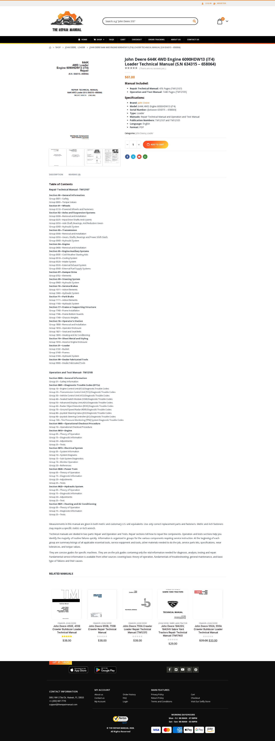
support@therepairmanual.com (63, 704)
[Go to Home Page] (50, 47)
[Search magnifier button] (194, 21)
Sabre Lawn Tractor (178, 623)
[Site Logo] (67, 21)
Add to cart (157, 144)
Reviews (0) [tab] (74, 174)
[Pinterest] (196, 670)
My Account (100, 701)
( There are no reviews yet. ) (152, 68)
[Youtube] (183, 670)
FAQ (125, 698)
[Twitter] (176, 670)
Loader (150, 133)
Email (139, 156)
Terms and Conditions (161, 701)
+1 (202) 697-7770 (57, 701)
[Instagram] (189, 670)
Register (221, 3)
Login (125, 701)
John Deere (143, 102)
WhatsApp (145, 156)
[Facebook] (170, 670)
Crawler (61, 623)
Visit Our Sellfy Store (200, 701)
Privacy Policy (157, 694)
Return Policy (157, 698)
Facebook (127, 156)
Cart (193, 694)
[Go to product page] (66, 604)
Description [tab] (56, 174)
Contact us (100, 698)
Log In (208, 3)
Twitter (133, 156)
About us (99, 694)
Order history (129, 694)
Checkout (195, 698)
